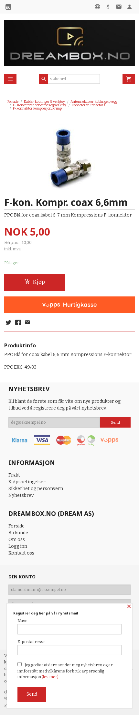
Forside (12, 102)
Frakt (14, 475)
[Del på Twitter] (8, 323)
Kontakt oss (21, 553)
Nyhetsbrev (21, 495)
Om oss (16, 539)
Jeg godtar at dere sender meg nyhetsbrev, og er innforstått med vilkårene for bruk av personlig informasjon (64, 671)
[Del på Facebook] (18, 323)
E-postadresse (31, 642)
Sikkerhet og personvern (35, 488)
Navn (22, 621)
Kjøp (39, 282)
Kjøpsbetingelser (27, 482)
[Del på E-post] (27, 323)
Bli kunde (18, 533)
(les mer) (50, 677)
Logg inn (17, 546)
